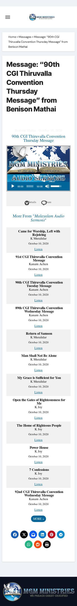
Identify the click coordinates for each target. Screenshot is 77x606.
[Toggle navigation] (7, 17)
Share (48, 202)
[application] (36, 186)
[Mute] (47, 186)
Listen (38, 249)
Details (32, 202)
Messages (25, 37)
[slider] (30, 186)
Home (12, 37)
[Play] (13, 186)
